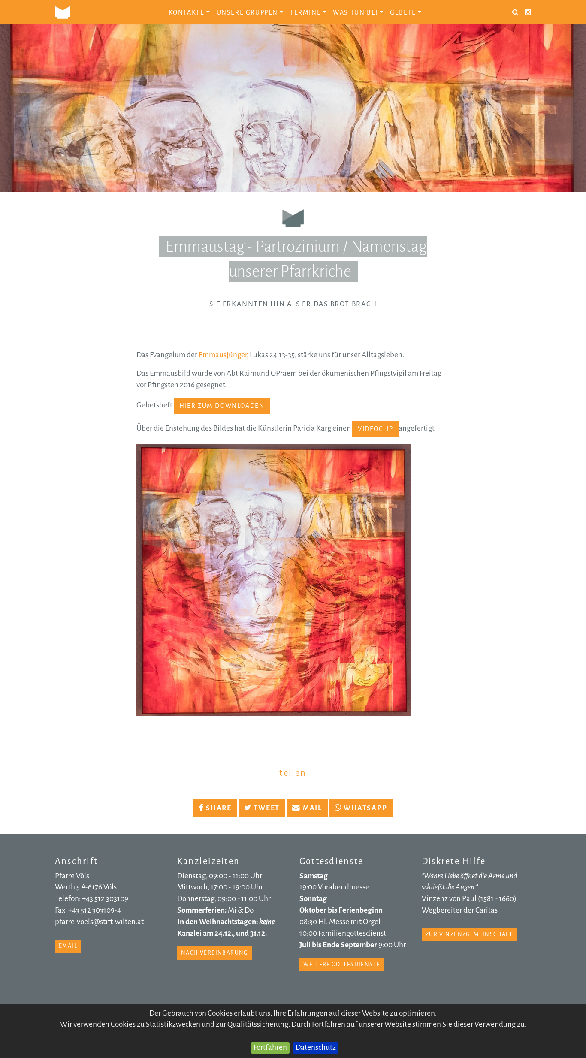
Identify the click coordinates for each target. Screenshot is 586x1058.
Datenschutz (316, 1047)
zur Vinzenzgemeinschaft (469, 934)
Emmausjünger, (223, 355)
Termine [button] (305, 12)
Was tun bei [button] (355, 12)
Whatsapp (364, 808)
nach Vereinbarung (214, 953)
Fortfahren (270, 1047)
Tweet (266, 808)
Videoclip (375, 428)
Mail (311, 808)
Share (218, 808)
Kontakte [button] (187, 12)
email (68, 946)
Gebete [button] (403, 12)
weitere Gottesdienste (341, 965)
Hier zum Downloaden (221, 405)
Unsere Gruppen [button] (247, 12)
